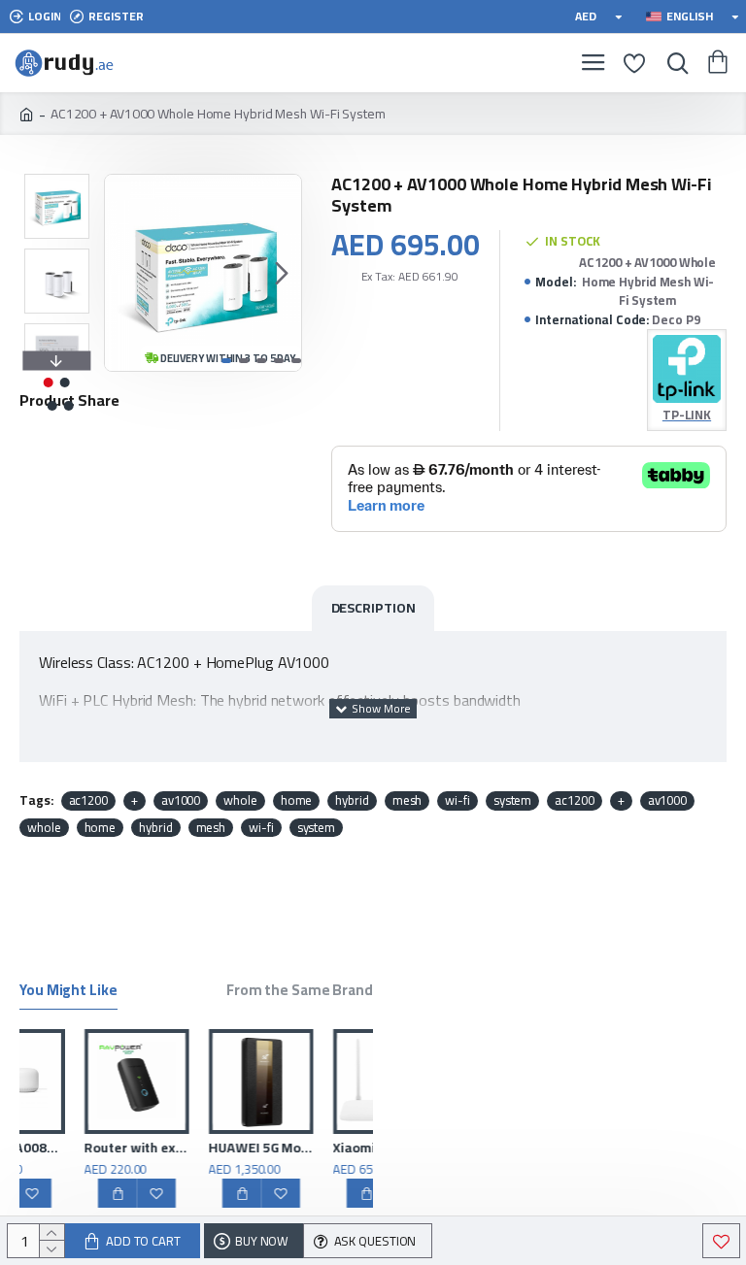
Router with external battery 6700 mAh (188, 1147)
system (512, 801)
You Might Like (68, 993)
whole (240, 801)
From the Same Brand (299, 993)
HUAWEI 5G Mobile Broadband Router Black (312, 1147)
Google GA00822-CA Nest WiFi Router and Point (64, 1147)
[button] (124, 272)
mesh (407, 801)
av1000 (180, 801)
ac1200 (88, 801)
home (297, 801)
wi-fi (457, 801)
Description (373, 607)
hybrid (351, 801)
